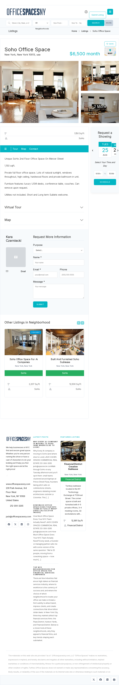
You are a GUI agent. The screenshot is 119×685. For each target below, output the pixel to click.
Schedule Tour (105, 183)
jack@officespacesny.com (18, 516)
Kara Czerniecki (13, 238)
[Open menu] (110, 12)
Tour (15, 148)
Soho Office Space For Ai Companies (24, 361)
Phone (63, 269)
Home (74, 31)
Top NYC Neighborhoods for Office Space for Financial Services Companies (44, 570)
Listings (84, 31)
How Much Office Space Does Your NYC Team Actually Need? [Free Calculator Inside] (45, 508)
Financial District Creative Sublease (73, 466)
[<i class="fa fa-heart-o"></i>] (77, 457)
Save (111, 44)
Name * (37, 257)
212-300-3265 (16, 506)
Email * (37, 269)
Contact (33, 148)
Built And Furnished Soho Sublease (65, 361)
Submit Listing (98, 15)
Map (23, 148)
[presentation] (78, 323)
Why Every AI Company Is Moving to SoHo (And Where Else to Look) (45, 444)
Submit (40, 304)
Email (23, 271)
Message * (39, 281)
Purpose (38, 244)
